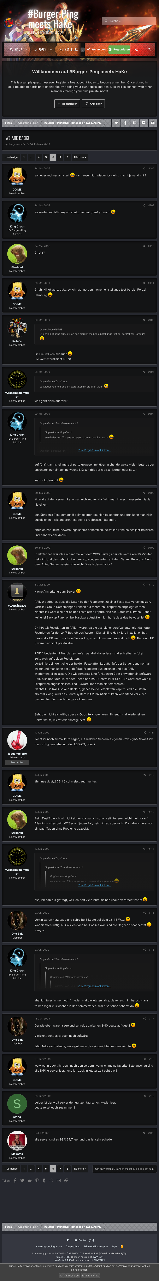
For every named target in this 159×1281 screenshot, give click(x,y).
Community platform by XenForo (65, 1253)
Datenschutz (73, 1246)
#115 (151, 912)
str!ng (17, 1116)
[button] (26, 49)
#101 (151, 168)
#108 (151, 492)
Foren (42, 49)
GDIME (17, 189)
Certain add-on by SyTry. (113, 1253)
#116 (151, 949)
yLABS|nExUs (17, 605)
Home (18, 49)
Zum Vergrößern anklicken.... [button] (94, 450)
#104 (151, 283)
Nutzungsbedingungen (49, 1246)
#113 (151, 811)
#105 (151, 319)
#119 (151, 1096)
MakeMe (17, 1153)
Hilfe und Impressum (96, 1246)
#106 (151, 371)
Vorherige (12, 157)
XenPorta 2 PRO (63, 1260)
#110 (151, 584)
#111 (151, 732)
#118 (151, 1059)
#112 (151, 774)
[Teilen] (144, 168)
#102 (151, 205)
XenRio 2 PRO (63, 1256)
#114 (151, 848)
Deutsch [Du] (86, 1240)
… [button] (31, 157)
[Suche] (149, 49)
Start (114, 1246)
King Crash (17, 226)
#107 (151, 413)
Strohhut (17, 267)
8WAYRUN (98, 1256)
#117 (151, 1018)
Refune (17, 341)
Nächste (79, 157)
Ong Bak (17, 933)
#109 (151, 547)
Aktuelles (71, 49)
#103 (151, 246)
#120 (151, 1132)
